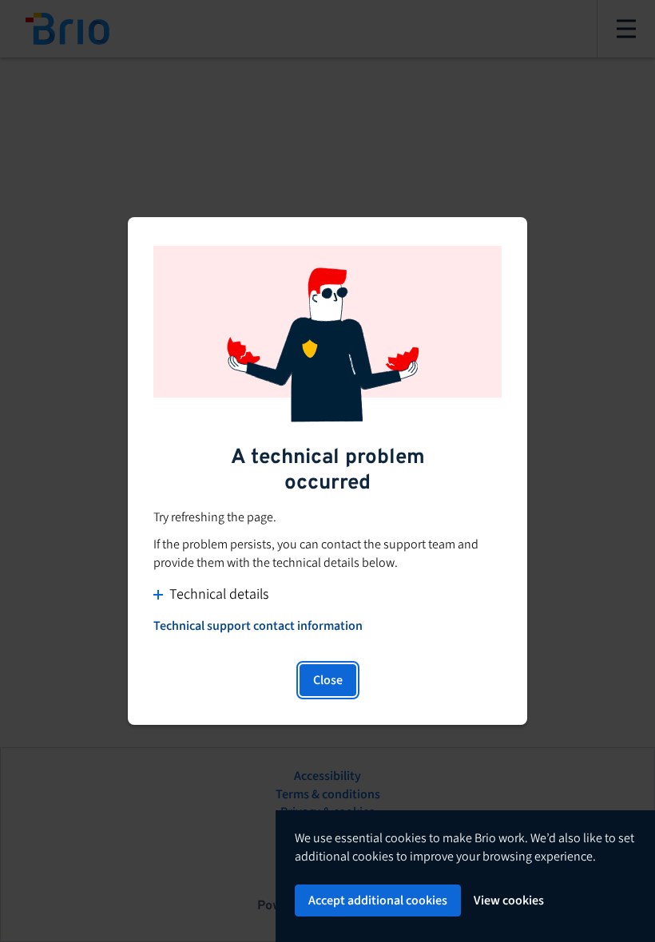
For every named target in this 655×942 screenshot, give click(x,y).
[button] (327, 594)
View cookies (509, 900)
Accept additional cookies (377, 900)
